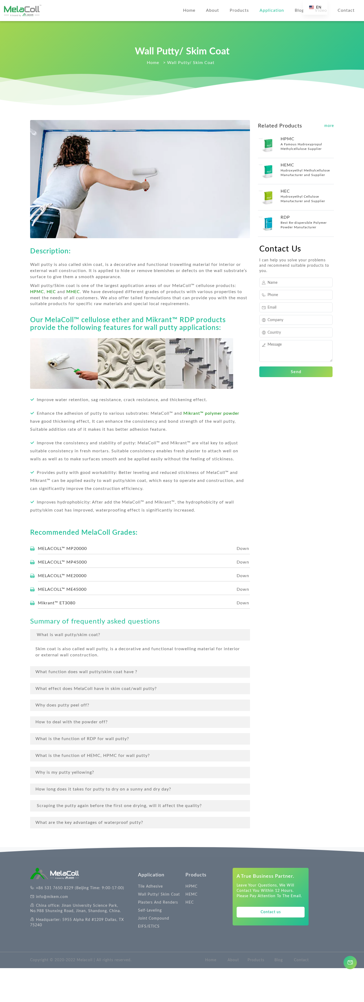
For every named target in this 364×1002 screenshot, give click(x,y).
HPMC (191, 886)
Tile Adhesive (150, 886)
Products (239, 10)
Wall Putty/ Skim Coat (159, 894)
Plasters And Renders (158, 902)
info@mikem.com (52, 897)
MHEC (73, 292)
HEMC (191, 894)
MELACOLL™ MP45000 (62, 562)
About (212, 10)
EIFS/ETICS (149, 926)
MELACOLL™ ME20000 (62, 576)
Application (272, 10)
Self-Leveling (150, 910)
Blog (299, 10)
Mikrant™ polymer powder (211, 413)
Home (189, 10)
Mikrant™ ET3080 (56, 603)
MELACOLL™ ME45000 (62, 589)
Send (296, 372)
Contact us (271, 912)
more (329, 126)
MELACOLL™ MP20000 (62, 548)
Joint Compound (153, 918)
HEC (51, 292)
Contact (346, 10)
